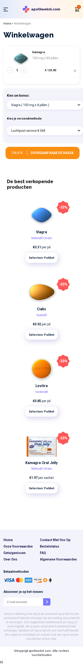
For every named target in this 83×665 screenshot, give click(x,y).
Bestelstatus (49, 546)
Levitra (42, 386)
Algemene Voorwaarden (58, 559)
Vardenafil (41, 392)
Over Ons (10, 559)
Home (7, 23)
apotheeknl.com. (40, 651)
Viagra (41, 232)
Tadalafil (41, 315)
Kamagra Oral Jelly (41, 463)
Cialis (41, 309)
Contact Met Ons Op (55, 540)
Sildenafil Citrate (41, 238)
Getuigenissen (14, 553)
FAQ (43, 553)
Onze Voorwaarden (18, 546)
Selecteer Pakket (41, 257)
